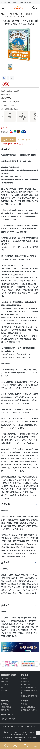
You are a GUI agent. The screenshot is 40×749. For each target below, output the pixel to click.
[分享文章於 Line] (8, 78)
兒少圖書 (29, 14)
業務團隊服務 (6, 710)
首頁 (3, 14)
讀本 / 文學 (9, 16)
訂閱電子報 (25, 681)
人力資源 (4, 684)
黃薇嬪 (8, 98)
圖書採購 (24, 704)
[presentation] (2, 117)
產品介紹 (5, 149)
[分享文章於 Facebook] (4, 78)
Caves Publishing (28, 707)
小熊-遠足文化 (13, 101)
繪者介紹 (5, 562)
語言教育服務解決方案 (29, 710)
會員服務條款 (26, 684)
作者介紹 (5, 504)
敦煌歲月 (4, 678)
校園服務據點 (6, 707)
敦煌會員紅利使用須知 (29, 687)
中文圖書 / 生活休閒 (15, 14)
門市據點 (4, 704)
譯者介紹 (5, 605)
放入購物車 (10, 139)
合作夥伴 (4, 690)
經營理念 (4, 681)
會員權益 (24, 678)
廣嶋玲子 (9, 94)
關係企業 (4, 687)
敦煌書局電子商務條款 (29, 696)
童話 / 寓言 (20, 16)
